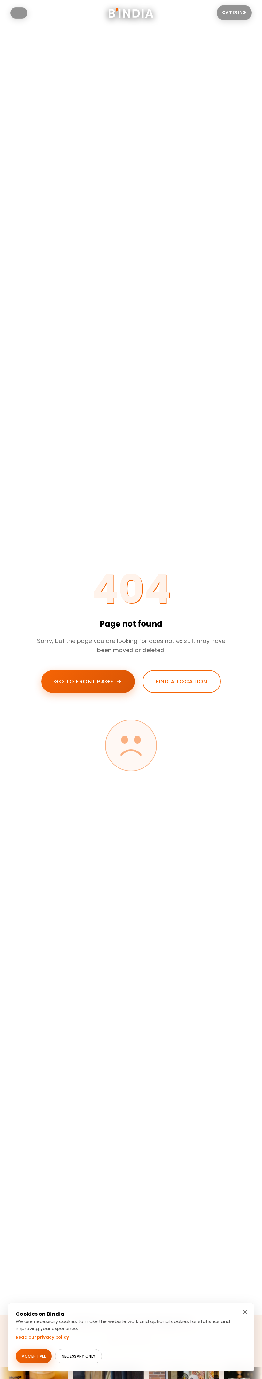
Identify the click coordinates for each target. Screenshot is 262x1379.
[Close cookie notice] (245, 1312)
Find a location (181, 681)
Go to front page (83, 681)
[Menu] (19, 13)
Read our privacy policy (42, 1337)
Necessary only (79, 1356)
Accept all (34, 1356)
